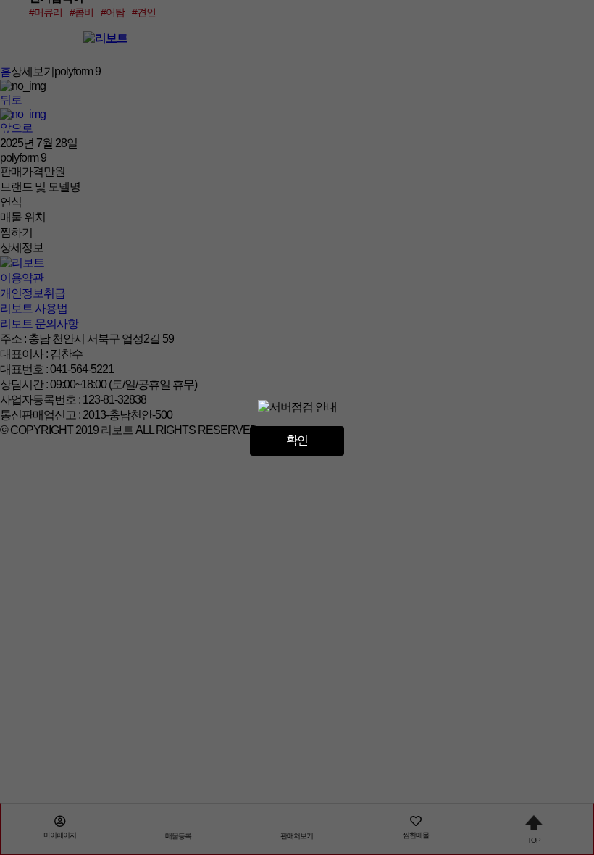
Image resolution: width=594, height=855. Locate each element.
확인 (297, 440)
